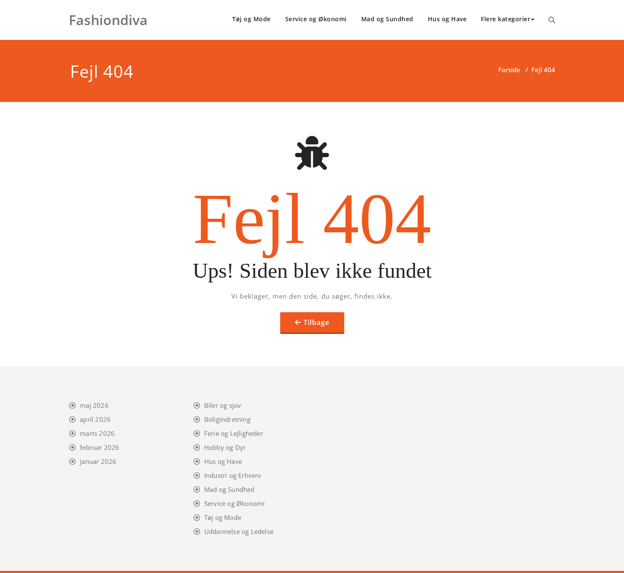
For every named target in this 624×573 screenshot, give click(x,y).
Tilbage (316, 322)
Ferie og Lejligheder (233, 433)
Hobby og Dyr (225, 447)
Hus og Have (447, 19)
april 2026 (95, 419)
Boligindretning (227, 419)
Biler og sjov (223, 405)
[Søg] (551, 20)
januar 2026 (98, 461)
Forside (509, 69)
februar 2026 (99, 447)
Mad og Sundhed (387, 19)
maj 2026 (94, 405)
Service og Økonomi (316, 19)
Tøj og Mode (251, 19)
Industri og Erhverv (232, 475)
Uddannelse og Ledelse (238, 531)
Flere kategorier (505, 19)
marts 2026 (97, 433)
